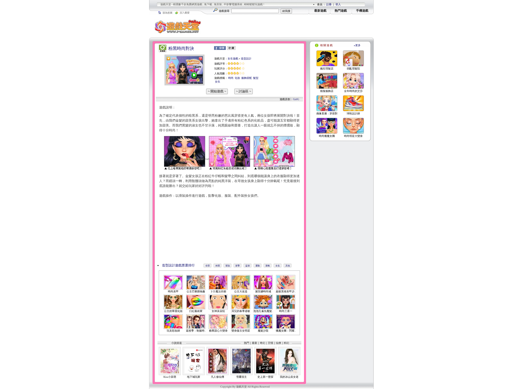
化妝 (237, 77)
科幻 (286, 342)
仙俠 (278, 342)
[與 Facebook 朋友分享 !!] (220, 48)
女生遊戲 (233, 58)
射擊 (237, 265)
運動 (257, 265)
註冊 (329, 4)
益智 (247, 265)
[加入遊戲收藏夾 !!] (231, 48)
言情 (270, 342)
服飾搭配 (246, 77)
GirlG (296, 99)
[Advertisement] (290, 26)
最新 (254, 342)
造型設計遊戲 (172, 265)
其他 (288, 265)
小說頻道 (176, 342)
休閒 (217, 265)
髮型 (255, 77)
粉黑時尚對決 (181, 48)
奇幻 (262, 342)
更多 (357, 45)
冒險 (227, 265)
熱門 (246, 342)
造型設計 (246, 58)
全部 (207, 265)
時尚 (231, 77)
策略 (267, 265)
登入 (338, 4)
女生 (217, 81)
